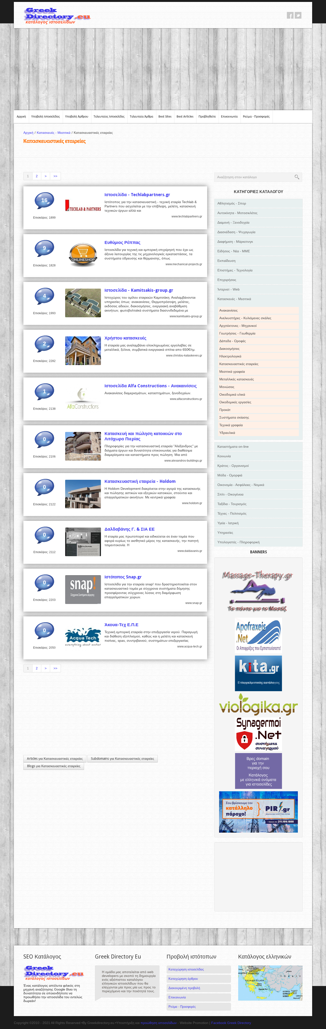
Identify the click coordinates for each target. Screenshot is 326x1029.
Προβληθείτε (207, 117)
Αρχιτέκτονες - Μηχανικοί (238, 326)
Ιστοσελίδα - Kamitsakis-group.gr (139, 290)
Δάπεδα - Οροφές (232, 341)
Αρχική (21, 117)
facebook (290, 15)
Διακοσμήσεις (229, 348)
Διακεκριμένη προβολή (184, 988)
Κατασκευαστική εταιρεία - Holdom (140, 481)
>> (55, 176)
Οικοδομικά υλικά (232, 394)
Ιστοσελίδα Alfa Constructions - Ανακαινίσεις (151, 385)
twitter (298, 15)
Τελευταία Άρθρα (141, 117)
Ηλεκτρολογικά (230, 356)
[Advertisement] (163, 68)
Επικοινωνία (229, 117)
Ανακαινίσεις (228, 310)
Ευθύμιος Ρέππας (122, 242)
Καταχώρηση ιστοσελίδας (186, 969)
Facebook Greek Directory (231, 1023)
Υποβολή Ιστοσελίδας (45, 117)
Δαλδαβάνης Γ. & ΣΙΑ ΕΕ (130, 529)
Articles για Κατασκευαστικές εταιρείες (55, 758)
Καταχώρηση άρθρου (183, 979)
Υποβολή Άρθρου (76, 117)
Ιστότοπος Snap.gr (123, 576)
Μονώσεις (226, 387)
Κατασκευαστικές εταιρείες (238, 364)
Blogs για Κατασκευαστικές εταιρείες (53, 766)
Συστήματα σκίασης (234, 417)
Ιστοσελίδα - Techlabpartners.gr (137, 194)
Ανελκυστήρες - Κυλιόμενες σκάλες (245, 318)
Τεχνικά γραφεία (231, 425)
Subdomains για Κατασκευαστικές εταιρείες (122, 758)
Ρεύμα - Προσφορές (256, 117)
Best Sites (164, 117)
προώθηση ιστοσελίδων (159, 1023)
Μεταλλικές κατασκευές (236, 379)
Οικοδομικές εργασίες (235, 402)
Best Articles (185, 117)
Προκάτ (225, 410)
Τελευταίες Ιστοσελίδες (109, 117)
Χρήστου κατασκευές (125, 337)
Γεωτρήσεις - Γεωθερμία (237, 333)
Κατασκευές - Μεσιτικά (55, 133)
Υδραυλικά (227, 433)
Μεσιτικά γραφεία (232, 371)
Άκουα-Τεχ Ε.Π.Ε (121, 624)
